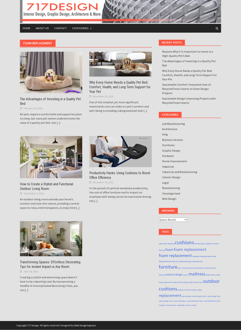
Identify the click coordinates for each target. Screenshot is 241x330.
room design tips (213, 296)
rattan (194, 290)
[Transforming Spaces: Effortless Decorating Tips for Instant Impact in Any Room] (51, 238)
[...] (58, 122)
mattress (197, 274)
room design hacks (199, 296)
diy (204, 243)
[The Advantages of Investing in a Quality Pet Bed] (51, 72)
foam (169, 249)
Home (26, 28)
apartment (163, 243)
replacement (170, 295)
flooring (162, 250)
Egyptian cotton (212, 243)
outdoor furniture (184, 290)
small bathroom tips (195, 301)
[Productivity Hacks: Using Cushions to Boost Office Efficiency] (120, 151)
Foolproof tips (197, 261)
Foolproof (196, 256)
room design (186, 296)
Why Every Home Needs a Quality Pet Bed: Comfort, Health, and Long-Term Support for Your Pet (119, 87)
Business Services (172, 140)
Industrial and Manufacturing (179, 172)
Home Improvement (174, 161)
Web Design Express (85, 325)
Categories (80, 28)
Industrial (168, 166)
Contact (60, 28)
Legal (165, 182)
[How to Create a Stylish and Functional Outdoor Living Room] (51, 156)
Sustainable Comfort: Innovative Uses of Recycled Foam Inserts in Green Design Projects (186, 89)
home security (210, 268)
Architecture (169, 129)
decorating (199, 243)
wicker (188, 305)
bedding (171, 243)
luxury (185, 275)
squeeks (162, 305)
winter (194, 305)
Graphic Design (171, 150)
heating (185, 268)
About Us (42, 28)
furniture (168, 267)
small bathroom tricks (212, 301)
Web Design (169, 198)
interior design (174, 274)
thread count (171, 305)
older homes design (181, 282)
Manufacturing (171, 188)
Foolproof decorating (208, 256)
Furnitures (168, 145)
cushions (184, 242)
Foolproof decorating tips (168, 261)
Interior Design (171, 177)
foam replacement (190, 249)
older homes (211, 275)
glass (180, 268)
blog (165, 134)
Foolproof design (185, 261)
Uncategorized (171, 193)
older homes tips (195, 282)
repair (199, 290)
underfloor (181, 305)
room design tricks (166, 301)
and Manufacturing (173, 123)
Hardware (168, 156)
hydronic (162, 275)
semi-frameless (180, 301)
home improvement (196, 268)
